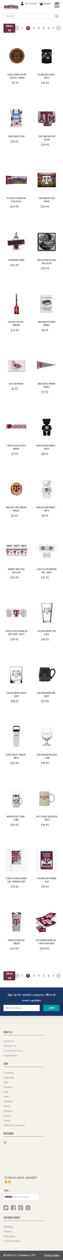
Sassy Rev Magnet (16, 383)
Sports (7, 1115)
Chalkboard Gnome (16, 260)
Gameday (9, 1077)
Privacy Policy (51, 1255)
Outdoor (8, 1101)
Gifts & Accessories (14, 1125)
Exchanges (9, 1236)
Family (7, 1106)
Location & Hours (13, 1050)
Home (7, 1120)
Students (8, 1110)
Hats (6, 1096)
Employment (10, 1055)
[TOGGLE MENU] (56, 7)
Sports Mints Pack (16, 136)
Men (6, 1082)
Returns (8, 1231)
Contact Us (10, 1045)
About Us (9, 1041)
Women (8, 1087)
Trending (9, 1072)
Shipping (8, 1226)
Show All (9, 28)
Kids (6, 1091)
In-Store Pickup (12, 1241)
